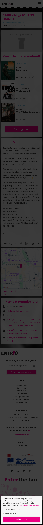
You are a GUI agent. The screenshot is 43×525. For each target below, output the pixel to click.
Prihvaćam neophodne (11, 509)
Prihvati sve (21, 519)
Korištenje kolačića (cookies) (29, 505)
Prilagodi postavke (9, 514)
